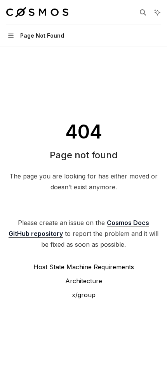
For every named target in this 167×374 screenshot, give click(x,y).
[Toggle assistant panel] (157, 12)
